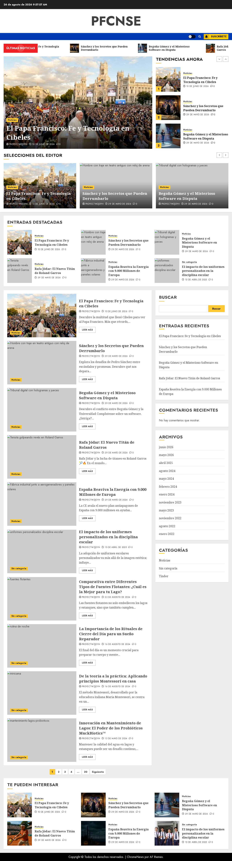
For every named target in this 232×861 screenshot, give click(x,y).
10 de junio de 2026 (43, 144)
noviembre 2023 (170, 502)
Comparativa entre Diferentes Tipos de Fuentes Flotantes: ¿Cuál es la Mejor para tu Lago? (112, 586)
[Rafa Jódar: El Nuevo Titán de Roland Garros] (168, 136)
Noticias (12, 120)
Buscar (168, 297)
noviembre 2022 (170, 518)
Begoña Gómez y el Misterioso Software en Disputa (205, 108)
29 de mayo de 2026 (197, 86)
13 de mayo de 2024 (116, 738)
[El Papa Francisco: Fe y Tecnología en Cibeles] (78, 102)
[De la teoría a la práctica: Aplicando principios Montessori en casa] (41, 693)
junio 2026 (166, 447)
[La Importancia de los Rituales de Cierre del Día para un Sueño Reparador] (41, 646)
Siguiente (98, 772)
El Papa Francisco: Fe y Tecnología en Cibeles (67, 133)
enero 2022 (166, 534)
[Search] (199, 36)
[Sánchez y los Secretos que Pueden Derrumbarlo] (168, 79)
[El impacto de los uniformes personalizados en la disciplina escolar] (167, 270)
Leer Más (87, 329)
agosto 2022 (167, 526)
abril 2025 (166, 463)
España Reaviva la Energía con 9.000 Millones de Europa (128, 271)
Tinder (163, 576)
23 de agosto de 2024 (117, 597)
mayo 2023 (166, 510)
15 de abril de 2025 (196, 279)
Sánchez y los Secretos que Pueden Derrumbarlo (203, 80)
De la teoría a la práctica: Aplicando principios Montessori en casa (113, 679)
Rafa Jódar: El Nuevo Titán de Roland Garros (205, 136)
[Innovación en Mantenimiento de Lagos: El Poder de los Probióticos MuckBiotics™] (41, 740)
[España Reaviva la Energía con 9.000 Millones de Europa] (93, 270)
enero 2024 (166, 494)
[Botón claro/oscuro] (192, 36)
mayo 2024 (166, 479)
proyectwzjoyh (18, 144)
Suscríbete (219, 36)
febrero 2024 (168, 487)
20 (85, 772)
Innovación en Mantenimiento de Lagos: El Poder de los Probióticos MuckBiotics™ (111, 728)
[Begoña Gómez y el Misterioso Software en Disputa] (168, 107)
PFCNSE (116, 21)
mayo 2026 (166, 455)
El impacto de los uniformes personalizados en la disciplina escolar (203, 271)
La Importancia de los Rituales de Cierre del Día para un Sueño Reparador (110, 633)
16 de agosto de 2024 (117, 644)
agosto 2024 (167, 471)
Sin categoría (189, 262)
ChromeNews (135, 857)
